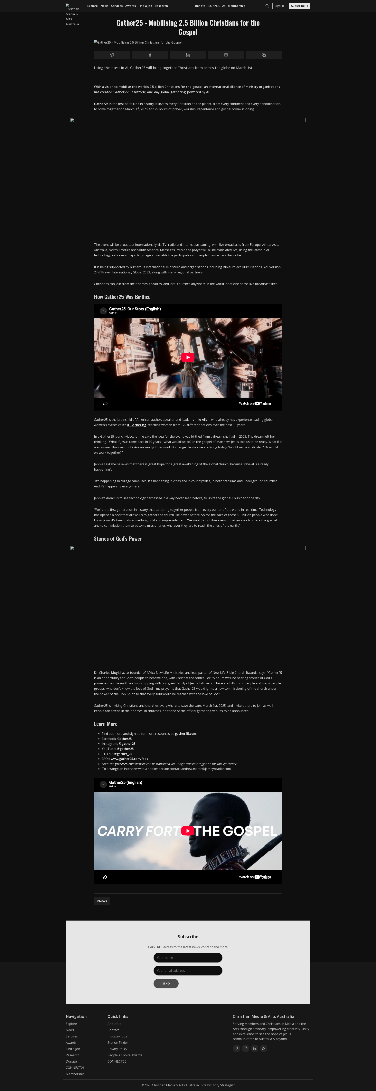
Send (166, 983)
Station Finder (118, 1042)
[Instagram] (245, 1048)
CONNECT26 (216, 6)
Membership (236, 6)
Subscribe (298, 6)
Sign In (279, 6)
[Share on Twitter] (112, 55)
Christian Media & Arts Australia (175, 1085)
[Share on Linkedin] (188, 55)
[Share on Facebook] (150, 55)
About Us (114, 1024)
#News (102, 901)
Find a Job (145, 6)
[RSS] (263, 1048)
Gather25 (101, 104)
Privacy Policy (117, 1049)
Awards (130, 6)
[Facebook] (236, 1048)
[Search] (268, 6)
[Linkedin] (254, 1048)
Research (161, 6)
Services (117, 6)
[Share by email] (226, 55)
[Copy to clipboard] (264, 55)
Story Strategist (223, 1085)
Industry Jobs (117, 1036)
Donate (200, 6)
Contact (113, 1030)
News (104, 6)
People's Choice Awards (125, 1055)
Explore (92, 6)
